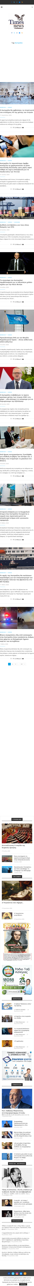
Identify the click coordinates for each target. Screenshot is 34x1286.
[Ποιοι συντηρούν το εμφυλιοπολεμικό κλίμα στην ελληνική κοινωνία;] (7, 858)
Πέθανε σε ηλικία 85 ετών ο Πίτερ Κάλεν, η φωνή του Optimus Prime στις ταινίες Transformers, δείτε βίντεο (16, 1227)
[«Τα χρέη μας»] (7, 1043)
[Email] (19, 2)
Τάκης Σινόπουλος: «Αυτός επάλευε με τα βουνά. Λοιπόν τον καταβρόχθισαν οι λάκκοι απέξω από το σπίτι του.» (17, 1192)
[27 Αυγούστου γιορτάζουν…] (7, 915)
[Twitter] (14, 2)
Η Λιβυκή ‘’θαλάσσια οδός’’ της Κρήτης (22, 1004)
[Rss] (22, 2)
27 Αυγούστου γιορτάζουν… (19, 914)
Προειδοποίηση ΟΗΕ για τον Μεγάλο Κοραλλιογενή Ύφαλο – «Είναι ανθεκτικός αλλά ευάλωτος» (16, 340)
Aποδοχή (23, 1284)
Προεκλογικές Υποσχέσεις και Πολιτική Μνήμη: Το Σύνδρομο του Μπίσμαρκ (22, 868)
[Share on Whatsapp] (20, 127)
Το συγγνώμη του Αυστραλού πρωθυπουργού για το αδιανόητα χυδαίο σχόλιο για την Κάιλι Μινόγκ (16, 282)
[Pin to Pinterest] (17, 127)
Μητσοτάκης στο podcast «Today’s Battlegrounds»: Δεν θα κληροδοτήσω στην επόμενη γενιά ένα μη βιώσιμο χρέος (22, 1135)
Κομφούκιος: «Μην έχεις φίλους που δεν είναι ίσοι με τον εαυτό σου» (22, 1213)
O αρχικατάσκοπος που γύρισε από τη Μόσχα (15, 1233)
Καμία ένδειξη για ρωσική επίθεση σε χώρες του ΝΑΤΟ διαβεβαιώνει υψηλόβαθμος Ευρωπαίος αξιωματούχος (15, 1239)
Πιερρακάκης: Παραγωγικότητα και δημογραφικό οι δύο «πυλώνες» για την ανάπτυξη (21, 1125)
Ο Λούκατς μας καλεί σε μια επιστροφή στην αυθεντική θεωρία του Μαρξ (23, 1155)
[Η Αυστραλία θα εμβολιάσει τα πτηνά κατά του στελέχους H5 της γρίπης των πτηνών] (17, 93)
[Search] (32, 7)
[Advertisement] (17, 63)
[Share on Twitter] (15, 127)
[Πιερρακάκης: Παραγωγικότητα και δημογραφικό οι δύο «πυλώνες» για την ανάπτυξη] (7, 1124)
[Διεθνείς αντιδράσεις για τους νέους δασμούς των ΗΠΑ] (17, 208)
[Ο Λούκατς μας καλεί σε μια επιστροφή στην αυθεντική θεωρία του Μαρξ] (7, 1156)
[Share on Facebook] (13, 127)
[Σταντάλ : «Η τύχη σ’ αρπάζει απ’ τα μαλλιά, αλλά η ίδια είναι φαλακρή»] (7, 1202)
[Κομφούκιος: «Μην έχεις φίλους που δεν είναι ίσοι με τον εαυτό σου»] (7, 1213)
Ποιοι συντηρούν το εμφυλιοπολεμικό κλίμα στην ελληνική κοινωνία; (22, 858)
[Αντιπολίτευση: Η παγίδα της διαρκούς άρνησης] (17, 833)
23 (21, 664)
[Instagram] (16, 2)
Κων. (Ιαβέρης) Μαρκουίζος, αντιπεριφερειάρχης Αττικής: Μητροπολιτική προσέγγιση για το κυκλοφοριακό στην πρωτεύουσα (15, 1114)
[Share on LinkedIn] (19, 127)
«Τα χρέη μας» (18, 1041)
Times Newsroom (20, 1022)
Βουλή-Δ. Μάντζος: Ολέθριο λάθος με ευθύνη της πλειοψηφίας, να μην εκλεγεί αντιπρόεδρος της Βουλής (16, 1254)
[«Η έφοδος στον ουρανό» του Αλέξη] (7, 1018)
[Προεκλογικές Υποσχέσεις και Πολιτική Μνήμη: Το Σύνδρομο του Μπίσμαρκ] (7, 869)
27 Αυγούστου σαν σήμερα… (13, 903)
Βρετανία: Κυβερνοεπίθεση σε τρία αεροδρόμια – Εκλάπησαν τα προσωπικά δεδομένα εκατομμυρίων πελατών (16, 1247)
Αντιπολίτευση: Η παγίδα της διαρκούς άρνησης (13, 846)
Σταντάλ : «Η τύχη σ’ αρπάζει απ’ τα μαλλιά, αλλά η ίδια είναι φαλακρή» (23, 1202)
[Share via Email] (23, 127)
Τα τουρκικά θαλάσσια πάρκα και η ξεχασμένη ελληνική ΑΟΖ (21, 1030)
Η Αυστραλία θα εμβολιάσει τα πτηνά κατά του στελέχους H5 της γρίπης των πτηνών (17, 111)
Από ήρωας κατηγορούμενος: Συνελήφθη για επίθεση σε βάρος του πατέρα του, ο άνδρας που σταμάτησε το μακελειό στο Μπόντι (16, 457)
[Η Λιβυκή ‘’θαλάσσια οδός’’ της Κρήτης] (7, 1006)
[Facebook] (11, 2)
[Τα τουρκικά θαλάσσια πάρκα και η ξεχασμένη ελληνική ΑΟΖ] (7, 1031)
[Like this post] (11, 127)
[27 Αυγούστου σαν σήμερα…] (17, 891)
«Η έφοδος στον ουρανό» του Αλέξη (22, 1017)
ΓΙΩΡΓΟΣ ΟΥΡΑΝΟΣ (20, 1009)
